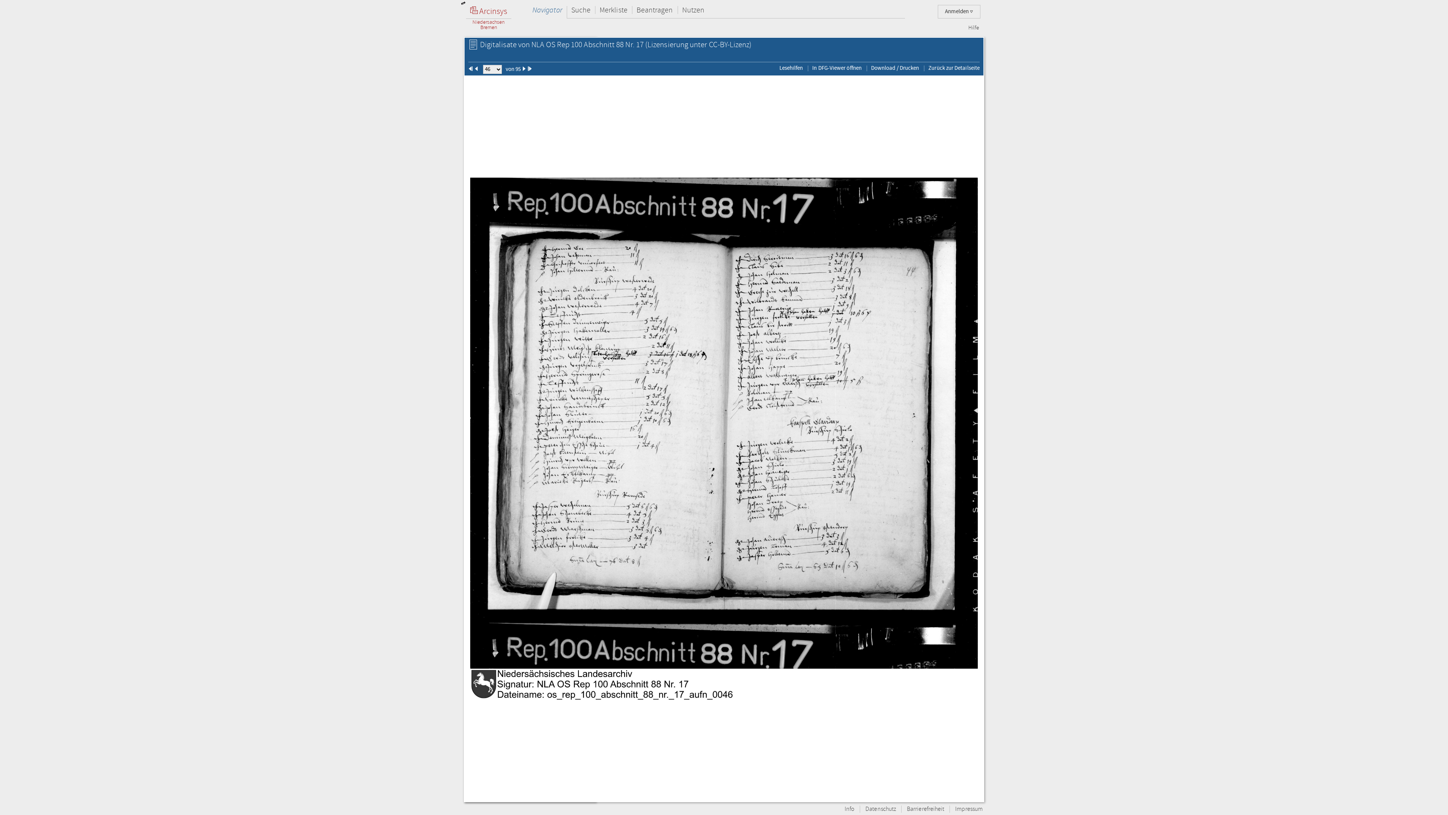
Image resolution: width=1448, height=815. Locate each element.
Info (849, 809)
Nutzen (693, 10)
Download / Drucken (895, 68)
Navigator (547, 10)
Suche (581, 10)
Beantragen (655, 10)
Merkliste (613, 10)
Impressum (969, 809)
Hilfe (973, 28)
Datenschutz (880, 809)
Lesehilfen (791, 68)
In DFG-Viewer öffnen (837, 68)
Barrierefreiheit (925, 809)
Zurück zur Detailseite (954, 68)
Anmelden (957, 11)
